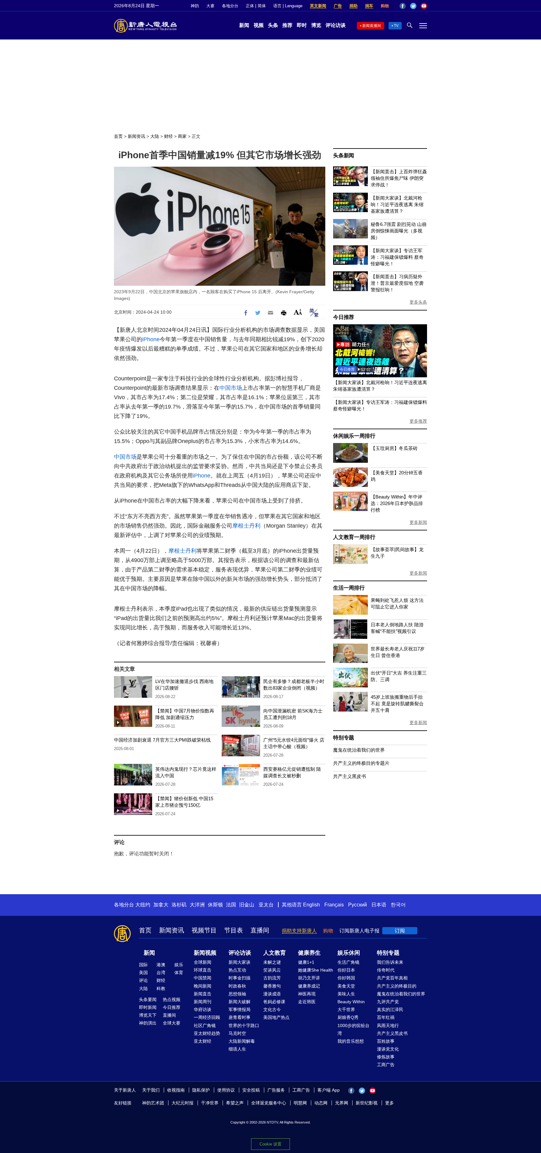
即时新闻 (148, 1007)
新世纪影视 (367, 1102)
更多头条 (418, 302)
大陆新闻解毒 (242, 1041)
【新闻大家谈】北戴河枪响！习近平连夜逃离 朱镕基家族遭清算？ (397, 204)
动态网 (320, 1102)
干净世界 (210, 1102)
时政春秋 (237, 986)
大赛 (210, 5)
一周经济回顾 (207, 1017)
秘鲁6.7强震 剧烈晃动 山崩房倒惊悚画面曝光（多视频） (398, 231)
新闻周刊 (202, 1001)
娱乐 (178, 964)
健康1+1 (306, 962)
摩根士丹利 (246, 526)
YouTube (424, 6)
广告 (338, 5)
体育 (178, 972)
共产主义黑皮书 (349, 776)
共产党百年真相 (392, 977)
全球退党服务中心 (268, 1102)
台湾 (161, 972)
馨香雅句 (272, 986)
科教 (161, 988)
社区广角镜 (205, 1025)
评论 (143, 980)
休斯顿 (215, 904)
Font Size (297, 312)
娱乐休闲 (348, 953)
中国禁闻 (202, 977)
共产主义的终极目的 (396, 986)
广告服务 (276, 1090)
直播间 (259, 930)
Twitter (413, 6)
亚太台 (266, 904)
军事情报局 (239, 1009)
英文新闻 (318, 5)
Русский (357, 904)
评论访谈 (336, 25)
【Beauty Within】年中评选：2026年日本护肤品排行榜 (397, 503)
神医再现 (307, 993)
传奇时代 (385, 970)
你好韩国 (346, 977)
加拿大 (160, 904)
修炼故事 (385, 1056)
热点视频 (171, 999)
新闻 (244, 25)
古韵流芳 (272, 977)
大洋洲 (197, 904)
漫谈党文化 (388, 1048)
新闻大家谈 (239, 962)
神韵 (195, 5)
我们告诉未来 (390, 962)
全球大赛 (171, 1022)
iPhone (151, 339)
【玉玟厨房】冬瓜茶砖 (394, 448)
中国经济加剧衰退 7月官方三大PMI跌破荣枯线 (162, 740)
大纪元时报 (182, 1102)
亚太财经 (202, 1041)
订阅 (400, 930)
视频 (259, 25)
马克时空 (237, 1033)
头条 (273, 25)
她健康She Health (315, 970)
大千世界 (346, 1009)
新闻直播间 (371, 25)
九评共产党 (388, 1001)
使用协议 (226, 1090)
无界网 (341, 1102)
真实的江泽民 (390, 1009)
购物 (385, 5)
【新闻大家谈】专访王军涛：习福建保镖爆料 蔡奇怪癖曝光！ (397, 257)
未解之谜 (272, 962)
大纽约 (142, 904)
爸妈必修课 (274, 1001)
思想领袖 (237, 993)
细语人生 (237, 1048)
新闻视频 (205, 953)
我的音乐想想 (350, 1041)
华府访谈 (202, 1009)
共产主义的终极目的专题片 (361, 763)
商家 (182, 136)
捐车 (369, 5)
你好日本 (346, 970)
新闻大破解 (239, 1001)
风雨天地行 (388, 1025)
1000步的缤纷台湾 (353, 1029)
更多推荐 (418, 421)
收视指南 (176, 1090)
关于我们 (151, 1090)
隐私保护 (201, 1090)
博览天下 (148, 1015)
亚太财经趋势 (207, 1033)
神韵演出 (148, 1022)
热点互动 (237, 970)
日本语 (378, 904)
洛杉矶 (179, 904)
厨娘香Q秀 (347, 1017)
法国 (231, 904)
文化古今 (272, 1009)
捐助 (353, 5)
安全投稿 (251, 1090)
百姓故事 (385, 1041)
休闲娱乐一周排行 (354, 436)
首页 (118, 136)
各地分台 (230, 5)
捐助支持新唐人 (299, 930)
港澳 (161, 964)
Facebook (402, 6)
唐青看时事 (239, 1017)
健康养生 (309, 953)
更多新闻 (418, 522)
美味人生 (346, 993)
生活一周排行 (349, 588)
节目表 (233, 930)
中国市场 (230, 388)
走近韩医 (307, 1001)
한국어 (398, 904)
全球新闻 (202, 962)
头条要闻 (148, 999)
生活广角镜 (348, 962)
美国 (143, 972)
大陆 (154, 136)
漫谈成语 (272, 993)
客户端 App (328, 1090)
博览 (316, 25)
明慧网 (300, 1102)
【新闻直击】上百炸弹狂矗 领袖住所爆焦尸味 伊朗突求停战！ (399, 178)
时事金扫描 (239, 977)
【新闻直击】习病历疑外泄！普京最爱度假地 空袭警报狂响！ (397, 283)
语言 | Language (287, 5)
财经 (168, 136)
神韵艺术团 (153, 1102)
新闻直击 (202, 993)
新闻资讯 (136, 136)
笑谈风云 (272, 970)
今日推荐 (343, 317)
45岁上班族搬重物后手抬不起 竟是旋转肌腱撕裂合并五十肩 (397, 703)
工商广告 (385, 1064)
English (311, 904)
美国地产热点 (276, 1017)
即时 (302, 25)
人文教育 (274, 953)
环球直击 (202, 970)
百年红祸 (385, 1017)
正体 (250, 5)
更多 (389, 1102)
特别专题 (343, 738)
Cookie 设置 (270, 1144)
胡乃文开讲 (309, 977)
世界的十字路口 (244, 1025)
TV (396, 25)
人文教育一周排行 (354, 537)
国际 (143, 964)
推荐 (287, 25)
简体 (262, 5)
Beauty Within (351, 1001)
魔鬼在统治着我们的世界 (359, 750)
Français (334, 904)
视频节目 (204, 930)
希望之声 (235, 1102)
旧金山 (246, 904)
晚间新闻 (202, 986)
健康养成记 (309, 986)
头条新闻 (343, 156)
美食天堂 (346, 986)
